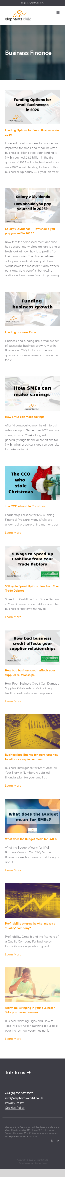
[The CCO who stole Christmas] (32, 483)
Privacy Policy (14, 1103)
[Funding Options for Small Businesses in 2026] (32, 107)
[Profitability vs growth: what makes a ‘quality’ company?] (32, 900)
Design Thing (40, 1162)
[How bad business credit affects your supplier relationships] (32, 647)
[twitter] (52, 1140)
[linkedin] (58, 1140)
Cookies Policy (14, 1107)
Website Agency (26, 1162)
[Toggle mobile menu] (58, 12)
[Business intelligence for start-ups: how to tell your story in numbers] (32, 731)
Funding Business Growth (22, 332)
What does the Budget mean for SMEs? (31, 839)
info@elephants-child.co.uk (24, 1098)
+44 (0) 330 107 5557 (19, 1093)
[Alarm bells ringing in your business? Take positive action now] (32, 984)
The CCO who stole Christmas (26, 506)
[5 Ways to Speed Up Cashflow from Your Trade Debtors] (32, 563)
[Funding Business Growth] (32, 309)
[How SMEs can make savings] (32, 393)
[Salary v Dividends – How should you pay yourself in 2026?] (32, 205)
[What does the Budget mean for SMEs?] (32, 816)
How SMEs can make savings (24, 416)
